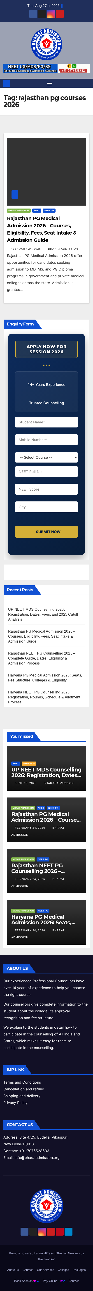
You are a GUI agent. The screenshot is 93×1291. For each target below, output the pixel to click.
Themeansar (46, 1259)
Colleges (63, 1270)
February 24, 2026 (26, 248)
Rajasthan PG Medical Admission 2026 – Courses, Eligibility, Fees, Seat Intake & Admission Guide (41, 636)
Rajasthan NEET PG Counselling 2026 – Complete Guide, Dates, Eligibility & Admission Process (41, 658)
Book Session (23, 1281)
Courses (28, 1270)
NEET (37, 210)
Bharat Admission (63, 248)
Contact (74, 1281)
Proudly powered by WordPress (32, 1253)
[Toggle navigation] (50, 83)
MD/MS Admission (18, 210)
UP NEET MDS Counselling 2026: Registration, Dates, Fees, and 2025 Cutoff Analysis (43, 614)
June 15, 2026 (26, 783)
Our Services (45, 1270)
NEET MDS (29, 763)
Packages (79, 1270)
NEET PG (49, 210)
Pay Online (50, 1281)
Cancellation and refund (23, 1089)
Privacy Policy (15, 1102)
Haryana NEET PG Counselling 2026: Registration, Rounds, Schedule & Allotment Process (44, 697)
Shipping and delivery (21, 1096)
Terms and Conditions (22, 1082)
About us (13, 1270)
